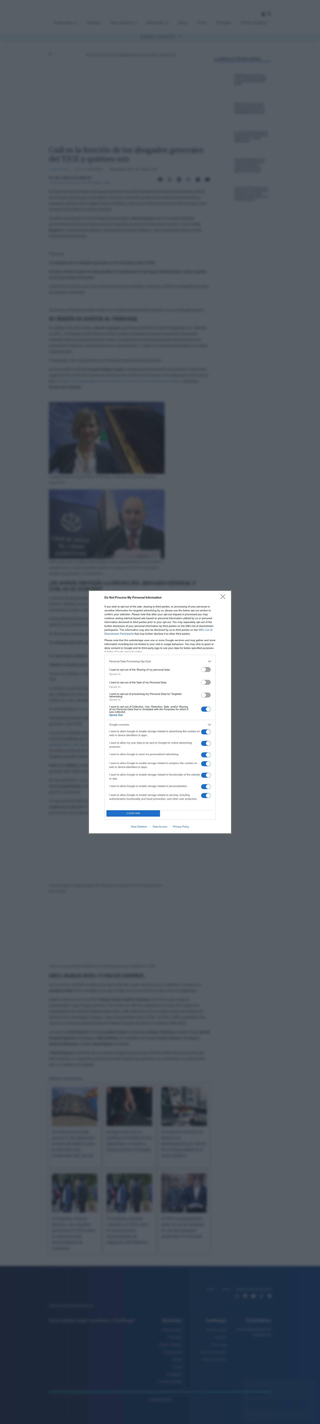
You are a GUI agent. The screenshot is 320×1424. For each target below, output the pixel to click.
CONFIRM (133, 813)
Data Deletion (139, 826)
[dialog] (160, 712)
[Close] (224, 597)
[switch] (206, 669)
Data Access (160, 826)
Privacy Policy (181, 826)
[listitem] (160, 661)
